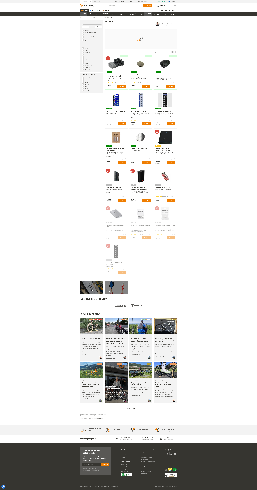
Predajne (115, 1)
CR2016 (87, 84)
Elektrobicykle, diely (97, 13)
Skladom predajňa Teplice (91, 32)
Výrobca (84, 45)
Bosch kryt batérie (161, 75)
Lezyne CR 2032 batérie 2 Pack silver (165, 226)
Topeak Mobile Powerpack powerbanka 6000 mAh (115, 75)
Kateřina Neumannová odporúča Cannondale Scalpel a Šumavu (116, 388)
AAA (86, 88)
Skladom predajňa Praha (90, 34)
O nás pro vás (98, 319)
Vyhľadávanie (147, 5)
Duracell (87, 52)
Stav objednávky (122, 1)
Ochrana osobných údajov (86, 486)
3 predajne (167, 437)
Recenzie (92, 319)
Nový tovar (167, 10)
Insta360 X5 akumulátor (114, 187)
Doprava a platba (145, 459)
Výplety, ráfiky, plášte (121, 13)
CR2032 (87, 80)
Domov (81, 17)
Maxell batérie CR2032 (162, 187)
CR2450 (87, 78)
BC (86, 48)
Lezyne (87, 61)
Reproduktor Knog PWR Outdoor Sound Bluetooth (139, 188)
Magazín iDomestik (98, 1)
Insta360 (87, 56)
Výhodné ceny (88, 40)
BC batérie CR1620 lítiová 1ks (115, 111)
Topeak (87, 69)
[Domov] (88, 5)
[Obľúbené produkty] (171, 6)
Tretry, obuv (141, 13)
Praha (165, 439)
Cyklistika (88, 17)
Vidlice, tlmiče (112, 13)
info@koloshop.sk (147, 437)
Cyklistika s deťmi (172, 13)
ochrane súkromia (95, 470)
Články (124, 363)
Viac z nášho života (127, 408)
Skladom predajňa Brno (90, 36)
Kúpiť (122, 86)
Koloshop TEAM (125, 469)
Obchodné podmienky (146, 457)
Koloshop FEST (125, 466)
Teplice (171, 439)
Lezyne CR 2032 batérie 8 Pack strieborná (140, 226)
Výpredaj (160, 10)
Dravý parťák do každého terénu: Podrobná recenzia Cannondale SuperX (90, 384)
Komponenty (105, 13)
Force (87, 54)
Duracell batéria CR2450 (139, 148)
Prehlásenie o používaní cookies (101, 486)
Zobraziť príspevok (86, 354)
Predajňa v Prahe (145, 469)
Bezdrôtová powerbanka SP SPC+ (115, 226)
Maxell (87, 63)
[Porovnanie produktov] (167, 6)
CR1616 (87, 86)
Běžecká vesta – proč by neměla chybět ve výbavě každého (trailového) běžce (139, 340)
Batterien (102, 417)
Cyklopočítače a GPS (104, 17)
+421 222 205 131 (161, 1)
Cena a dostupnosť (87, 22)
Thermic (87, 67)
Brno (168, 439)
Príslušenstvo (148, 13)
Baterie (104, 414)
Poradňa (143, 319)
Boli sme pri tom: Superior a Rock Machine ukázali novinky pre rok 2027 (164, 340)
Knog (87, 59)
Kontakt (146, 1)
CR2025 (87, 82)
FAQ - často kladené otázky (148, 455)
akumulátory (88, 90)
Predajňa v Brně (145, 473)
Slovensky (172, 1)
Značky (174, 10)
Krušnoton (124, 464)
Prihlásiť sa (105, 464)
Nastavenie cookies (115, 486)
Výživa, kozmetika (156, 13)
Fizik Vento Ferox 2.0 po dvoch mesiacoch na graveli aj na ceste (165, 384)
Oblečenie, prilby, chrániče (132, 13)
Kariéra (123, 457)
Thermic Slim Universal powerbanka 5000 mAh (162, 149)
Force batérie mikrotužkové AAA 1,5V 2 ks (115, 149)
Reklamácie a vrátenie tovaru (148, 461)
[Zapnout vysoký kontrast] (3, 487)
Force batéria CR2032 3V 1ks (140, 75)
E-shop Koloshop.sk (86, 1)
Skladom (87, 30)
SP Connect (88, 65)
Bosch (87, 50)
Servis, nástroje (164, 13)
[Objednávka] (175, 6)
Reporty (173, 319)
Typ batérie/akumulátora (88, 74)
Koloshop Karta (139, 1)
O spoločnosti (124, 455)
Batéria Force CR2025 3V (114, 263)
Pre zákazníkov (131, 1)
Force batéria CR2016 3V (163, 111)
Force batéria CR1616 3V (138, 111)
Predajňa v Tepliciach (146, 471)
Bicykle (89, 13)
